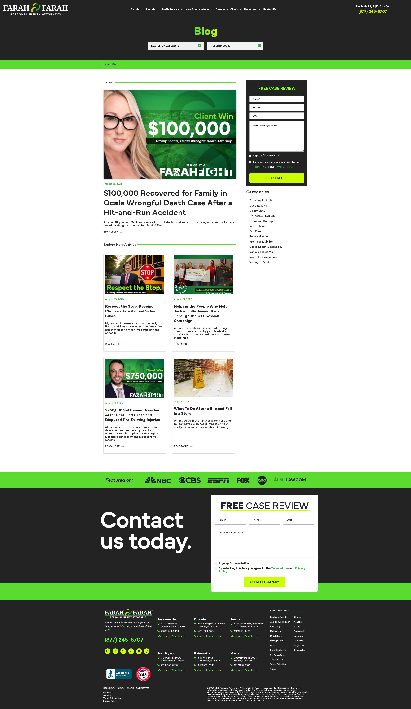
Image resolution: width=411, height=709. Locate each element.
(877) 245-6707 (124, 640)
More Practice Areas (197, 9)
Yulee (273, 669)
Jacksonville (166, 619)
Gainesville (202, 653)
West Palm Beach (279, 664)
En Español (383, 6)
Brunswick (299, 631)
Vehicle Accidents (261, 252)
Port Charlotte (278, 650)
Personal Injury (259, 236)
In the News (257, 226)
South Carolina (170, 9)
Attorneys (222, 9)
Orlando (200, 619)
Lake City (275, 626)
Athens (298, 622)
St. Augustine (277, 655)
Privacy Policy (283, 167)
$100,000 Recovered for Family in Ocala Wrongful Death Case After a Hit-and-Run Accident (168, 203)
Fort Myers (165, 653)
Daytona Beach (278, 617)
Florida (135, 9)
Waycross (299, 645)
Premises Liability (261, 241)
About (234, 9)
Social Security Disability (265, 246)
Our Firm (255, 231)
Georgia (150, 9)
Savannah (299, 636)
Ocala (273, 645)
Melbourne (276, 631)
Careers (107, 695)
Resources (250, 9)
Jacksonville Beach (280, 622)
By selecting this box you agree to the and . (276, 164)
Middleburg (276, 636)
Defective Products (262, 216)
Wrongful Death (260, 262)
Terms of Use (261, 167)
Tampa (235, 619)
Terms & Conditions (112, 698)
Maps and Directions (171, 636)
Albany (297, 617)
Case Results (258, 205)
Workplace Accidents (263, 257)
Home (107, 64)
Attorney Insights (261, 200)
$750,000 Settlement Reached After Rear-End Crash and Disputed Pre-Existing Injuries (133, 415)
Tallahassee (276, 660)
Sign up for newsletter (266, 155)
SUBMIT (277, 178)
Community (257, 210)
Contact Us (269, 9)
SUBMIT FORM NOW (264, 581)
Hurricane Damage (261, 221)
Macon (235, 653)
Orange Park (276, 641)
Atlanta (298, 626)
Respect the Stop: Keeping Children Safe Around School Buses (131, 311)
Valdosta (298, 641)
